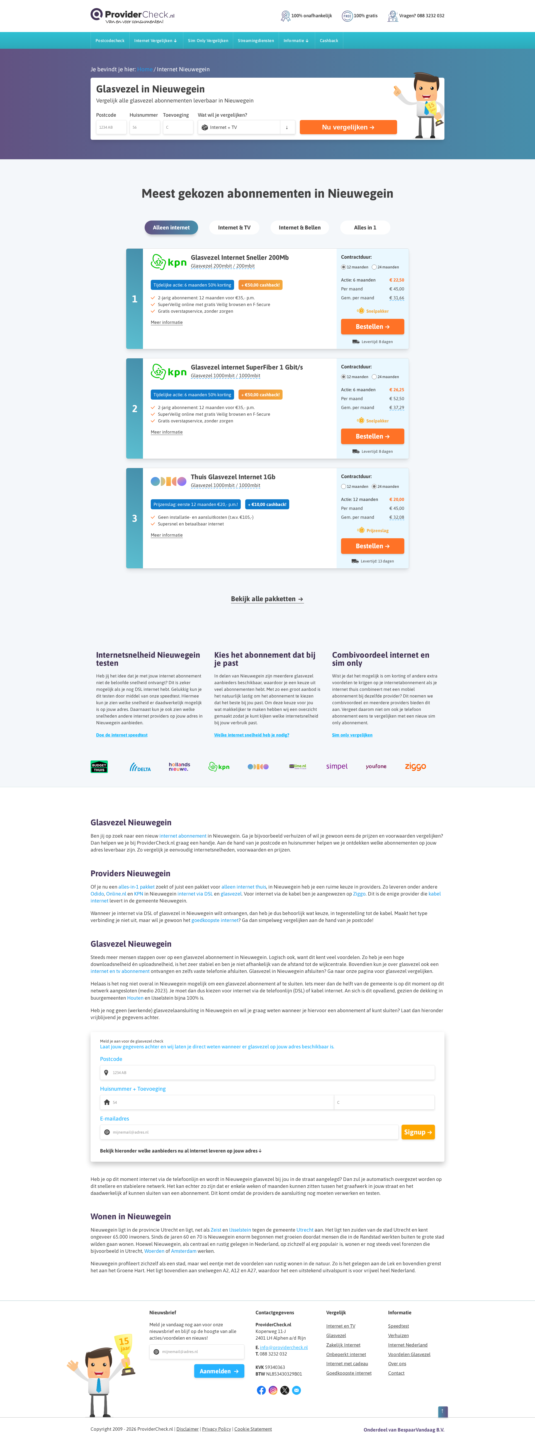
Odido (97, 894)
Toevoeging (176, 115)
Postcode (106, 115)
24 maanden (388, 267)
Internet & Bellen (300, 227)
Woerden (154, 1251)
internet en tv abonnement (120, 971)
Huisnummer (144, 115)
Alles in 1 (365, 227)
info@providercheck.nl (284, 1347)
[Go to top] (443, 1413)
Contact (396, 1373)
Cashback (329, 40)
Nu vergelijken (345, 127)
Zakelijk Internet (343, 1345)
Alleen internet (171, 227)
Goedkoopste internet (349, 1373)
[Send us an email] (296, 1391)
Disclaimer (187, 1429)
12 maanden (357, 267)
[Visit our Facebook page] (261, 1391)
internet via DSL (195, 894)
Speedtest (398, 1326)
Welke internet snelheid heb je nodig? (251, 734)
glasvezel (231, 894)
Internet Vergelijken (153, 40)
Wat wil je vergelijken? (222, 115)
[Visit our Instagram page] (273, 1391)
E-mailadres (114, 1118)
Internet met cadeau (347, 1363)
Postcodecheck (110, 40)
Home (145, 69)
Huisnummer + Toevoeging (133, 1088)
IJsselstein (240, 1230)
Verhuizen (398, 1335)
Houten (135, 998)
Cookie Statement (253, 1429)
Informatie (294, 40)
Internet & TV (234, 227)
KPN (138, 894)
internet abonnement (182, 836)
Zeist (216, 1230)
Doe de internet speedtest (121, 734)
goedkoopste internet (215, 920)
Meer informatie (167, 322)
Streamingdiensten (256, 40)
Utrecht (304, 1230)
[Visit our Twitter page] (284, 1391)
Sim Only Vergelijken (208, 40)
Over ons (397, 1363)
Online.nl (116, 894)
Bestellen (369, 326)
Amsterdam (183, 1251)
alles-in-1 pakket (136, 887)
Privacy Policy (216, 1429)
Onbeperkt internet (346, 1354)
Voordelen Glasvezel (409, 1354)
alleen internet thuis (244, 887)
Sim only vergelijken (352, 734)
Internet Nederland (408, 1345)
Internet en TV (340, 1326)
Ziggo (359, 894)
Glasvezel (336, 1335)
